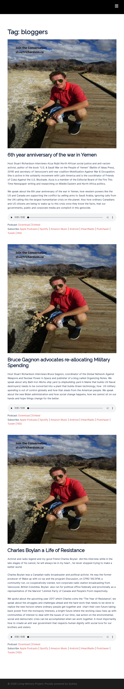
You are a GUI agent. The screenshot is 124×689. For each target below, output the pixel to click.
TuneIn (11, 233)
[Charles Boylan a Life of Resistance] (62, 489)
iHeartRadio (88, 228)
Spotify (44, 228)
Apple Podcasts (29, 228)
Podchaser (103, 228)
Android (74, 228)
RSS (19, 233)
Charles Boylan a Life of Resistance (46, 550)
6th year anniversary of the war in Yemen (52, 154)
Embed (36, 224)
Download (24, 224)
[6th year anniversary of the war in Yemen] (62, 93)
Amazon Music (59, 228)
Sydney (73, 683)
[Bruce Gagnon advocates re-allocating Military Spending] (62, 298)
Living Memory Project (26, 5)
